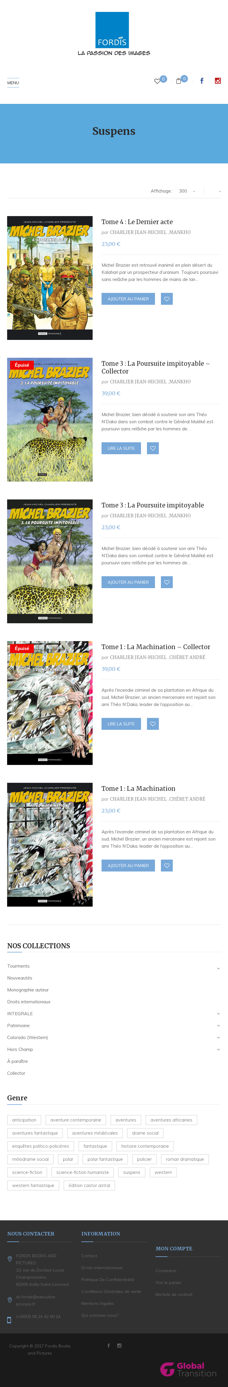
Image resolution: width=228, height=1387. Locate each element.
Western (163, 1172)
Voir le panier (168, 1282)
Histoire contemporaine (145, 1146)
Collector (16, 1073)
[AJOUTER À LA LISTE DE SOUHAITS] (167, 299)
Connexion (166, 1270)
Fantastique (95, 1146)
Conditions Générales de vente (111, 1291)
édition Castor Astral (89, 1185)
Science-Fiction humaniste (82, 1172)
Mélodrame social (30, 1159)
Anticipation (24, 1120)
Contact (89, 1255)
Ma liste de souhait (174, 1294)
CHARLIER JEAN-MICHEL (138, 232)
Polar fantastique (105, 1159)
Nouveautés (19, 978)
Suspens (131, 1172)
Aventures (125, 1120)
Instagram (218, 81)
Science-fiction (27, 1172)
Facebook (202, 81)
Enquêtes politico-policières (40, 1146)
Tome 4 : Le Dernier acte (137, 222)
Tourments (18, 966)
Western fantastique (33, 1185)
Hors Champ (20, 1049)
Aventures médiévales (95, 1133)
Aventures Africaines (171, 1120)
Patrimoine (18, 1025)
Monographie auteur (28, 990)
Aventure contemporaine (75, 1120)
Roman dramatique (185, 1159)
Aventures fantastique (35, 1133)
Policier (144, 1159)
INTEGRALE (20, 1013)
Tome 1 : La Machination (138, 788)
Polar (68, 1159)
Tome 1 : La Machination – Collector (156, 647)
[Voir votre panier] (178, 82)
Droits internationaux (28, 1002)
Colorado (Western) (27, 1037)
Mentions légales (97, 1303)
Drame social (145, 1133)
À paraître (17, 1061)
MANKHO (180, 232)
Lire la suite (121, 448)
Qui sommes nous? (99, 1315)
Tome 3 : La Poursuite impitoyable (153, 505)
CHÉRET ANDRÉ (187, 657)
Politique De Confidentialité (107, 1279)
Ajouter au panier (128, 299)
